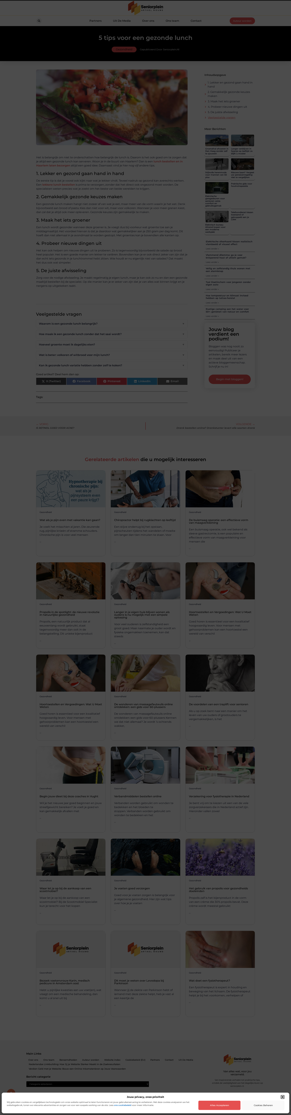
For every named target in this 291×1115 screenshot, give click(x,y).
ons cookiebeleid (122, 1105)
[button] (282, 1097)
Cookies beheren (263, 1105)
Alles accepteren (219, 1105)
